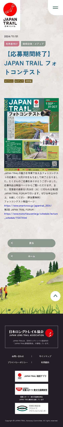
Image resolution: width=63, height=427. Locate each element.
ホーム (31, 256)
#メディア (19, 81)
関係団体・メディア (33, 43)
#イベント (9, 81)
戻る (31, 243)
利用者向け (12, 43)
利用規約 (45, 362)
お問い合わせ (18, 356)
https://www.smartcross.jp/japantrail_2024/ (28, 205)
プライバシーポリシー (18, 362)
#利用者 (29, 81)
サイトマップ (45, 356)
